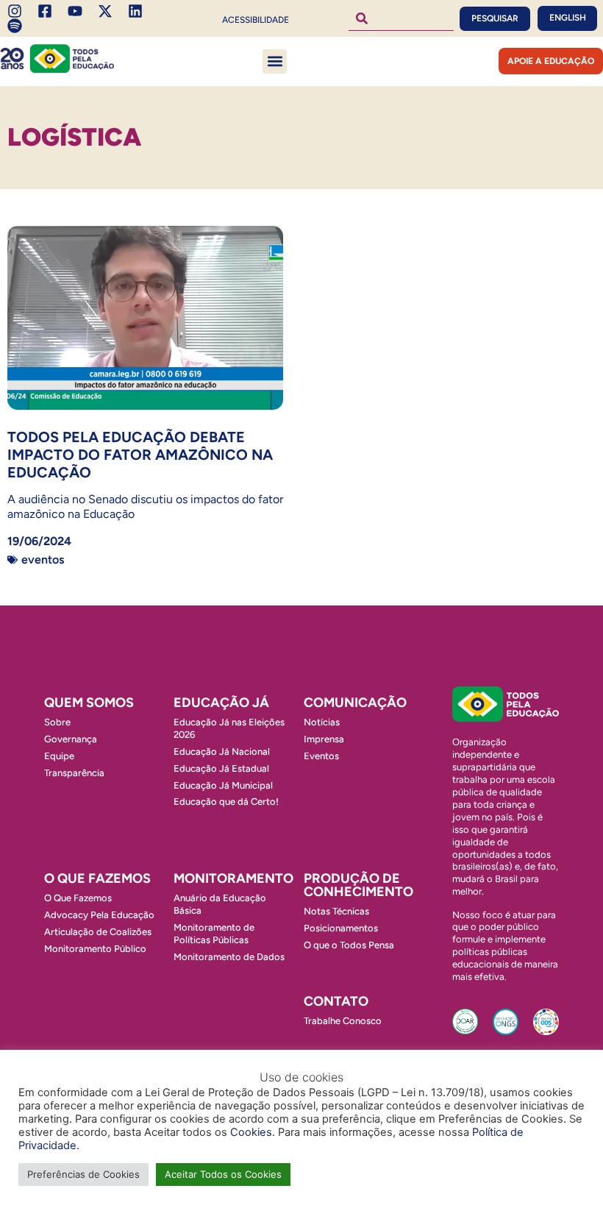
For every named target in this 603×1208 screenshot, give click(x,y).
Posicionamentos (341, 928)
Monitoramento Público (95, 948)
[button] (275, 61)
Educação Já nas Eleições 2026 (229, 728)
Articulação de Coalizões (97, 931)
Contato (336, 1001)
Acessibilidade (255, 20)
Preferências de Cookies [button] (83, 1174)
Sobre (57, 722)
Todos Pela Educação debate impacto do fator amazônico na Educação (140, 454)
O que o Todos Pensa (349, 945)
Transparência (74, 772)
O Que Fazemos (78, 897)
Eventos (42, 559)
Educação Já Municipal (223, 785)
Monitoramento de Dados (229, 956)
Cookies (251, 1132)
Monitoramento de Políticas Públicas (214, 933)
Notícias (322, 722)
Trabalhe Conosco (343, 1020)
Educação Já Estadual (221, 768)
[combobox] (401, 19)
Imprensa (324, 739)
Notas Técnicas (336, 911)
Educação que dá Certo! (226, 801)
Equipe (59, 755)
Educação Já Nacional (222, 751)
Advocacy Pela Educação (99, 914)
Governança (70, 739)
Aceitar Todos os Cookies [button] (223, 1174)
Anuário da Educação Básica (220, 904)
